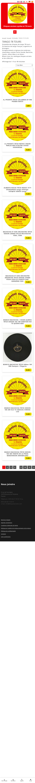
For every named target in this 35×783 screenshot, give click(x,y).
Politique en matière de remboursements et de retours (16, 528)
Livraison (3, 534)
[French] (18, 1)
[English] (21, 1)
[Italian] (24, 1)
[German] (29, 1)
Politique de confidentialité (8, 531)
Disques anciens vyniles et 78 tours (18, 26)
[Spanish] (32, 1)
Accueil (4, 38)
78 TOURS (15, 38)
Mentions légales (5, 520)
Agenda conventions (6, 522)
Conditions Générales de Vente (9, 525)
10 (25, 467)
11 (29, 467)
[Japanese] (27, 1)
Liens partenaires (5, 537)
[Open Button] (15, 32)
